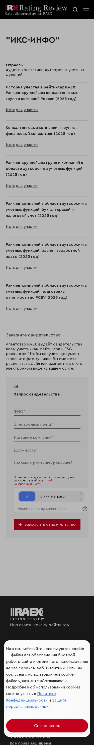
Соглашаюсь (47, 726)
